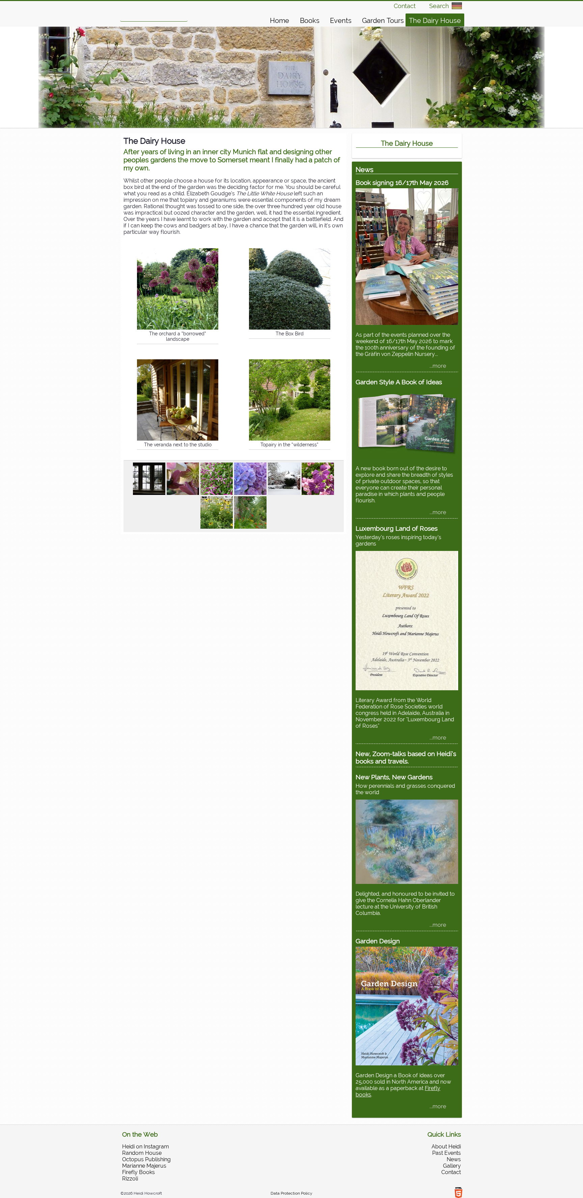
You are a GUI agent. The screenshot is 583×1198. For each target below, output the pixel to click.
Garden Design (378, 941)
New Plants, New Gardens (394, 777)
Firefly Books (138, 1172)
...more (437, 366)
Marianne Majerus (144, 1166)
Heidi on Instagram (145, 1146)
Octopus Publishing (146, 1159)
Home (279, 21)
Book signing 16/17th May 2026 (402, 182)
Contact (405, 5)
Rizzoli (130, 1178)
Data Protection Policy (291, 1193)
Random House (142, 1153)
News (454, 1159)
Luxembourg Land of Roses (397, 528)
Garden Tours (383, 21)
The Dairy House (435, 21)
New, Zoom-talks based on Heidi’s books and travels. (406, 757)
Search (439, 5)
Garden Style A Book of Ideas (399, 382)
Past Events (446, 1153)
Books (310, 21)
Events (341, 21)
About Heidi (446, 1146)
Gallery (452, 1166)
